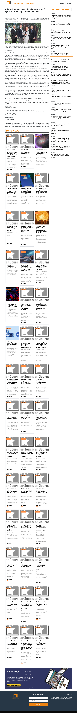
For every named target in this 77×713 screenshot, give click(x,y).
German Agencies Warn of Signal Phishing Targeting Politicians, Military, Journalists (26, 191)
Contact (65, 701)
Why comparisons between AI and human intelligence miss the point (12, 490)
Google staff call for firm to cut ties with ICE (26, 417)
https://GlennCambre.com (15, 114)
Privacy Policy (60, 701)
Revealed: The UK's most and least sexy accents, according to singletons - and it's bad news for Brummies (26, 605)
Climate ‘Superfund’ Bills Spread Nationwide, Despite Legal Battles (41, 642)
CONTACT (32, 3)
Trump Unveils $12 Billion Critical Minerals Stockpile (12, 267)
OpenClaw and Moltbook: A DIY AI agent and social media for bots (26, 151)
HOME (14, 3)
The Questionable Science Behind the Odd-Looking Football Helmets (41, 603)
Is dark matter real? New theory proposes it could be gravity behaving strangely (41, 152)
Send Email (10, 109)
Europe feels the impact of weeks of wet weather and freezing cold (41, 267)
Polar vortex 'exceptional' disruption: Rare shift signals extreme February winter (27, 268)
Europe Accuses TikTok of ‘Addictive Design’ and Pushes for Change (26, 490)
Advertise (69, 701)
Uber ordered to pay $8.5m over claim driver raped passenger (12, 454)
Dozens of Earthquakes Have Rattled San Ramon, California (41, 381)
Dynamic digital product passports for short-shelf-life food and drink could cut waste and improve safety (12, 153)
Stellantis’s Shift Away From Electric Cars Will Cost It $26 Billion (41, 417)
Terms (56, 701)
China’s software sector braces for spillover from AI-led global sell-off (12, 305)
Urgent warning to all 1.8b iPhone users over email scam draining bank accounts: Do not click (41, 566)
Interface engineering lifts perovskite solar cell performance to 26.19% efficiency (41, 528)
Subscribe (38, 704)
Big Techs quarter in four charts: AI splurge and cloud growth (12, 603)
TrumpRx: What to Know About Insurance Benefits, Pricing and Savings (26, 527)
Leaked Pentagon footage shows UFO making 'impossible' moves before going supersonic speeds (41, 344)
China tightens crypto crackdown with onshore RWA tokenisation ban (12, 343)
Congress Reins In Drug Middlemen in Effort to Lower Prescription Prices (26, 381)
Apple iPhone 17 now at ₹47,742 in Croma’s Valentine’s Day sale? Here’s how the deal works (41, 191)
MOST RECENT (21, 3)
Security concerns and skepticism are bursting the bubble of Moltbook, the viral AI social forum (12, 191)
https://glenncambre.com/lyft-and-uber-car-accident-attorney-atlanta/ (33, 52)
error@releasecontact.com (41, 123)
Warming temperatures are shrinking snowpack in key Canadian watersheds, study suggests (41, 306)
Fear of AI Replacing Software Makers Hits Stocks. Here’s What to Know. (27, 454)
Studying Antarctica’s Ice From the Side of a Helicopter (12, 564)
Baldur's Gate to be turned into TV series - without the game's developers (12, 642)
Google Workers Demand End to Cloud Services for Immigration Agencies (12, 528)
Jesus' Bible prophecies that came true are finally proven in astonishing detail (26, 344)
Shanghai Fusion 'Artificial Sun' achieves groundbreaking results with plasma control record (41, 229)
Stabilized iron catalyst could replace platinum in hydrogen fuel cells (41, 490)
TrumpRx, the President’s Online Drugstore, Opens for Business (12, 417)
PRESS (27, 3)
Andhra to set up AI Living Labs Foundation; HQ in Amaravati (12, 228)
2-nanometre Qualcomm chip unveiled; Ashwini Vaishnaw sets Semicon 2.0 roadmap (26, 306)
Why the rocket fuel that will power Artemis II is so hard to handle (41, 454)
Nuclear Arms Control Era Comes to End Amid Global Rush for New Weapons (26, 565)
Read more (9, 169)
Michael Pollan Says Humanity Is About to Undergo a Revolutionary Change (27, 229)
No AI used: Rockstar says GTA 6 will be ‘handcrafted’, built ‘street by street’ (12, 381)
